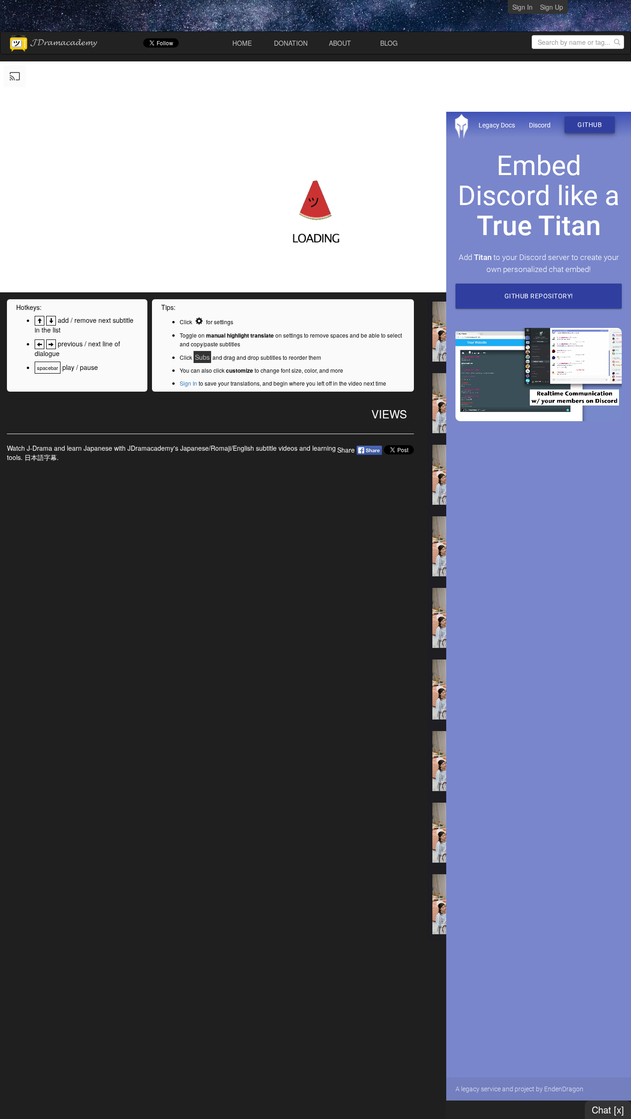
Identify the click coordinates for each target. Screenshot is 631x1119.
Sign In (522, 7)
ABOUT (340, 43)
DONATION (291, 43)
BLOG (389, 43)
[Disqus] (210, 586)
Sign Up (551, 7)
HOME (242, 43)
